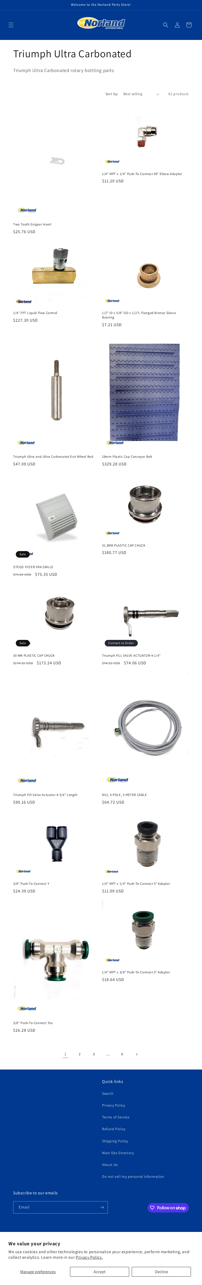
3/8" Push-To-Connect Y (31, 884)
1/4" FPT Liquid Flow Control (35, 313)
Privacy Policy (113, 1105)
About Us (110, 1164)
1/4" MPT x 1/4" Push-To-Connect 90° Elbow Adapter (142, 174)
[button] (11, 25)
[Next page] (136, 1054)
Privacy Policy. (89, 1257)
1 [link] (65, 1054)
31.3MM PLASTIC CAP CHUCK (123, 545)
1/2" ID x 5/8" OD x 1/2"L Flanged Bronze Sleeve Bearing (139, 315)
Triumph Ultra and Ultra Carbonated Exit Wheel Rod (53, 457)
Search (108, 1093)
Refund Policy (113, 1129)
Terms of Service (116, 1117)
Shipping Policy (115, 1141)
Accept (99, 1271)
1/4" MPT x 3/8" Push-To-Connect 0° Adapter (136, 972)
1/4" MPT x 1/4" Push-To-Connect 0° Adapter (136, 884)
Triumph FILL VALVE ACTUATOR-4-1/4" (131, 656)
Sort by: (111, 93)
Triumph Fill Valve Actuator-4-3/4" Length (45, 795)
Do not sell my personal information (133, 1176)
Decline (161, 1271)
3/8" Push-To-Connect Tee (33, 1023)
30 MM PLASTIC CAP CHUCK (34, 656)
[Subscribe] (102, 1207)
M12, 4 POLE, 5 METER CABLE (124, 795)
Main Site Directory (118, 1152)
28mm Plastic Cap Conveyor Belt (127, 457)
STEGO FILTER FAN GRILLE (33, 567)
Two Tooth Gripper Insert (32, 224)
